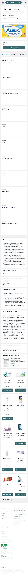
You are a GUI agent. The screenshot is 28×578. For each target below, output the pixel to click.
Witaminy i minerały (8, 207)
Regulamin (3, 513)
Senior (4, 142)
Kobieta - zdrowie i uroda (10, 94)
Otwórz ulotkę (15, 365)
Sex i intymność (7, 159)
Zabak (20, 485)
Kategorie (2, 531)
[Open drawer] (25, 2)
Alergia (24, 6)
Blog (2, 529)
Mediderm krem (7, 458)
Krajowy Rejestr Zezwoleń (5, 551)
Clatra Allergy (20, 380)
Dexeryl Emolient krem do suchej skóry (7, 407)
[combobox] (13, 2)
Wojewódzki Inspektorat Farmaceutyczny (5, 556)
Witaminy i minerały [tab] (14, 54)
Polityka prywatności (4, 511)
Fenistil (7, 485)
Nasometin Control (20, 433)
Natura (4, 126)
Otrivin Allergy (20, 405)
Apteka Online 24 (6, 6)
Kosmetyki (5, 110)
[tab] (5, 54)
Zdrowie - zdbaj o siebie (16, 6)
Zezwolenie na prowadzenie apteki (7, 553)
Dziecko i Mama (7, 77)
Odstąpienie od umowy (5, 516)
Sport (4, 175)
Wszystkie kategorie (8, 60)
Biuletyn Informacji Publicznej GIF (7, 558)
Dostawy (2, 515)
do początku (6, 499)
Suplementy (6, 191)
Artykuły (2, 533)
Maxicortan (7, 380)
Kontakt (2, 518)
